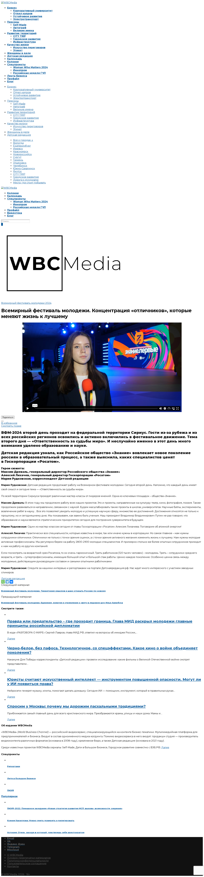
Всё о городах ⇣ (23, 140)
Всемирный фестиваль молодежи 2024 (26, 303)
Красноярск (20, 151)
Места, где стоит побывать (29, 182)
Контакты (13, 866)
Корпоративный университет (33, 10)
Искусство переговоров (29, 47)
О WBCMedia (15, 855)
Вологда (18, 143)
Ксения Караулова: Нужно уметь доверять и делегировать (40, 820)
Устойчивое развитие (27, 16)
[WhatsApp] (3, 582)
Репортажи (13, 766)
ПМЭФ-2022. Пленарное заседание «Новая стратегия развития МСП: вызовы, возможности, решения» (64, 808)
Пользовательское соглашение (26, 863)
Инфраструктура (24, 41)
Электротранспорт (26, 19)
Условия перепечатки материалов (29, 857)
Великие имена (23, 30)
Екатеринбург (22, 145)
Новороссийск (22, 154)
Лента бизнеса (17, 75)
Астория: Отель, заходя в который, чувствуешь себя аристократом (45, 832)
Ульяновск (19, 162)
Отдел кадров (22, 13)
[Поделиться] (2, 421)
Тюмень (18, 160)
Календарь (14, 58)
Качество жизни (18, 44)
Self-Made (19, 24)
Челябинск (20, 165)
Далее (11, 638)
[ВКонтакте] (11, 582)
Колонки (13, 61)
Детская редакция (20, 56)
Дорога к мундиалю (26, 179)
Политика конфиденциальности (28, 860)
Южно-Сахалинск (24, 168)
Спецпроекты (16, 64)
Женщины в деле (19, 53)
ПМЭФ (10, 790)
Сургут (17, 157)
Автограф (19, 27)
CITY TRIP (19, 36)
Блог (10, 81)
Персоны (13, 22)
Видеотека (14, 213)
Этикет (18, 50)
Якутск (17, 171)
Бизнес (12, 7)
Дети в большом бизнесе (21, 778)
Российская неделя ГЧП (29, 73)
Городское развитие (27, 39)
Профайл (13, 78)
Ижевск (18, 148)
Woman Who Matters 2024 (30, 67)
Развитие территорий (21, 33)
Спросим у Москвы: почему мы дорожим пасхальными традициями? (76, 706)
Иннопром (20, 70)
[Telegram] (7, 582)
